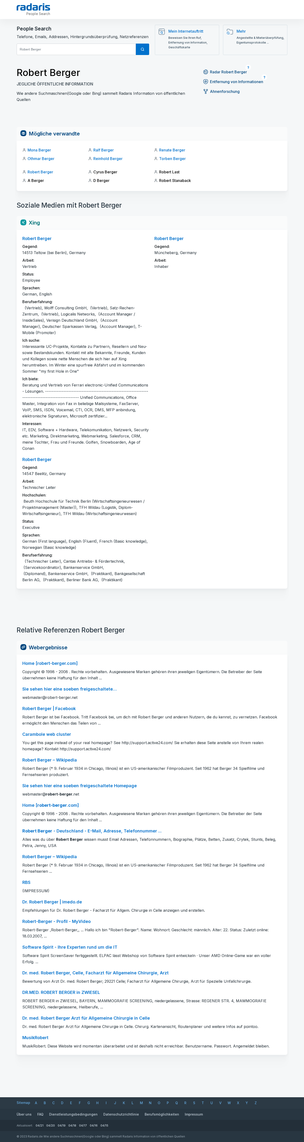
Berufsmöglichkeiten (162, 1114)
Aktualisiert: (25, 1125)
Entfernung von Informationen (236, 81)
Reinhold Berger (108, 158)
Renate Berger (172, 150)
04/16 (94, 1125)
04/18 (72, 1125)
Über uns (24, 1114)
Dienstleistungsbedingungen (73, 1114)
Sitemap (23, 1103)
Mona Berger (39, 150)
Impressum (194, 1114)
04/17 (83, 1125)
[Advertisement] (152, 116)
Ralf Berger (103, 150)
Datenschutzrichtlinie (121, 1114)
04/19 (62, 1125)
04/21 (39, 1125)
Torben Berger (172, 158)
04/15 (104, 1125)
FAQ (40, 1114)
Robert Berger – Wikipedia (49, 856)
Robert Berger (40, 172)
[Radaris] (33, 6)
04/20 (50, 1125)
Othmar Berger (41, 158)
